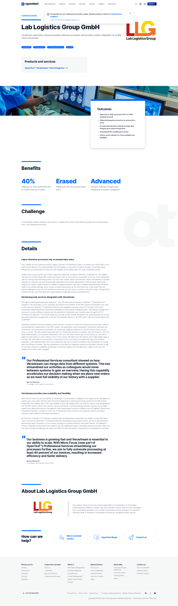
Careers (24, 568)
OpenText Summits (97, 576)
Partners (24, 576)
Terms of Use (82, 593)
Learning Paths (119, 575)
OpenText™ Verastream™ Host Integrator (44, 68)
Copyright (91, 598)
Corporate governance (52, 576)
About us (47, 568)
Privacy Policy (72, 593)
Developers (25, 570)
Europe (69, 47)
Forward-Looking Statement (111, 593)
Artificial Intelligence (74, 570)
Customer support (143, 573)
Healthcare (26, 47)
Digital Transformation (75, 579)
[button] (50, 4)
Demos (116, 578)
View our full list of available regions (63, 20)
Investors (24, 573)
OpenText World (96, 573)
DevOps (70, 582)
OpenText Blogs (109, 537)
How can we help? (143, 568)
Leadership (48, 570)
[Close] (130, 13)
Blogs (92, 579)
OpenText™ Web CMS (149, 598)
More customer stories (74, 537)
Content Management (75, 576)
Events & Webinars (97, 570)
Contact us (141, 537)
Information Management (76, 568)
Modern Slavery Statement (131, 593)
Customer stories (119, 572)
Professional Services (55, 47)
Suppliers (24, 579)
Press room (94, 568)
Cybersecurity (72, 573)
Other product (39, 47)
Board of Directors (50, 573)
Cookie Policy (93, 593)
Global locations (142, 570)
